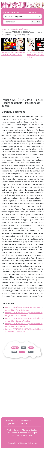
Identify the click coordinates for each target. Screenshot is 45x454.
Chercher (36, 22)
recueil (22, 352)
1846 (31, 347)
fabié (23, 347)
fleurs (31, 352)
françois (15, 347)
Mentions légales (29, 430)
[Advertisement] (22, 78)
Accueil (4, 29)
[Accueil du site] (22, 4)
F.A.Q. (9, 430)
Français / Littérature (19, 29)
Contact (17, 430)
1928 (14, 352)
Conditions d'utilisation (17, 432)
